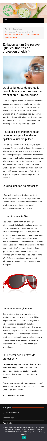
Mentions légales (9, 418)
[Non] (44, 432)
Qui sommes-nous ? (11, 412)
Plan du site (7, 423)
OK (24, 437)
